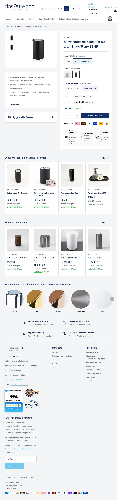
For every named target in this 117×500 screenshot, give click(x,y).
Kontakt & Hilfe (92, 352)
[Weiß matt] (67, 74)
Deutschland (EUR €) (26, 477)
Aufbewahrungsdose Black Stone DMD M (44, 194)
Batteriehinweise (93, 377)
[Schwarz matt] (76, 74)
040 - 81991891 (17, 380)
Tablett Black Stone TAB (97, 193)
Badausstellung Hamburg (62, 356)
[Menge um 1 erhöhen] (77, 115)
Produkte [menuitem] (9, 19)
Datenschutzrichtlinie (22, 449)
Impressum (90, 381)
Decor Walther (70, 38)
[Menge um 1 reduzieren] (66, 115)
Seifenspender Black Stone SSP (17, 194)
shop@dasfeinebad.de (19, 384)
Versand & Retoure (93, 362)
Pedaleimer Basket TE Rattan (18, 258)
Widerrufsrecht (92, 366)
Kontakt (55, 363)
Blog (54, 367)
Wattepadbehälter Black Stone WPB (70, 194)
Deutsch (8, 477)
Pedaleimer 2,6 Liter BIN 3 (97, 258)
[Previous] (23, 50)
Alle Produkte (16, 27)
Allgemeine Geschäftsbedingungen (95, 357)
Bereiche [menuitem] (20, 19)
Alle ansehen (107, 158)
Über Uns (55, 360)
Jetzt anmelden (14, 466)
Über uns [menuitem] (84, 19)
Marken (55, 352)
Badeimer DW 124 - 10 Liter (71, 258)
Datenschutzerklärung (95, 373)
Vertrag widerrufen (93, 370)
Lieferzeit (11, 207)
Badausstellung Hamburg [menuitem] (69, 19)
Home (7, 27)
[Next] (112, 188)
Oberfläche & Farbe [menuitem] (46, 19)
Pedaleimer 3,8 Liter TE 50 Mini (44, 259)
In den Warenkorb (95, 116)
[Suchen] (66, 8)
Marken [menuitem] (32, 19)
